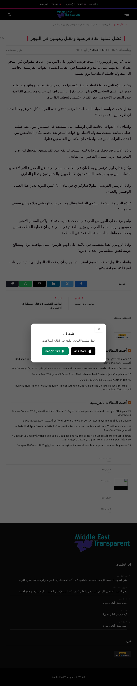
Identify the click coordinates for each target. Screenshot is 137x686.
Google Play (52, 351)
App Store (80, 351)
